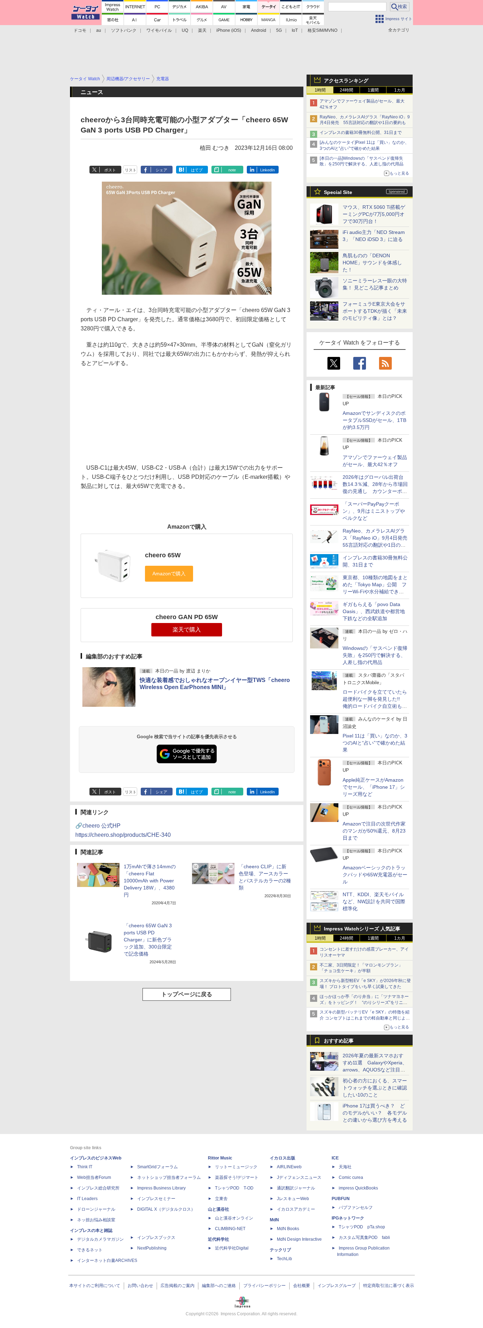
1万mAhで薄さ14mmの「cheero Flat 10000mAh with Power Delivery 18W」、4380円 (150, 881)
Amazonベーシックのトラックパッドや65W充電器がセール (375, 875)
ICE (335, 1158)
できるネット (90, 1249)
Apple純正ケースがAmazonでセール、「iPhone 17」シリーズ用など (374, 787)
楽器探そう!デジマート (236, 1177)
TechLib (284, 1258)
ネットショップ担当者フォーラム (169, 1177)
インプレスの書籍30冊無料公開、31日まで (361, 132)
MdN (274, 1219)
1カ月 (399, 90)
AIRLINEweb (289, 1166)
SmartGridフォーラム (157, 1166)
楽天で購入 (187, 630)
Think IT (84, 1166)
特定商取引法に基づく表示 (388, 1285)
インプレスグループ (337, 1285)
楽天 (202, 30)
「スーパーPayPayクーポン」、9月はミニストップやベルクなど (374, 511)
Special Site (338, 192)
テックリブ (280, 1249)
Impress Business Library (161, 1188)
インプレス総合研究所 (98, 1188)
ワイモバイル (159, 30)
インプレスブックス (156, 1237)
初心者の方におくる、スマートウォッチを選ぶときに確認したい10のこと (375, 1088)
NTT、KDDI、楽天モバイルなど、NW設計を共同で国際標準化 (374, 901)
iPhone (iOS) (228, 30)
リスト (130, 170)
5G (279, 30)
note (232, 170)
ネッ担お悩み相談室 (96, 1219)
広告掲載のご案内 (177, 1285)
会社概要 (301, 1285)
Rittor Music (220, 1158)
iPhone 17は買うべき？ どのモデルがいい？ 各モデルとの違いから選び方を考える (375, 1113)
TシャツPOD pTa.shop (362, 1226)
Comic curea (351, 1177)
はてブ (197, 170)
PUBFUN (341, 1198)
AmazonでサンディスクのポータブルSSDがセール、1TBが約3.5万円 (374, 420)
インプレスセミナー (156, 1198)
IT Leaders (87, 1198)
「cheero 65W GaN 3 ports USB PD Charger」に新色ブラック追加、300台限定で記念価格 (148, 940)
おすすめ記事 (339, 1041)
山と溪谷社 (218, 1209)
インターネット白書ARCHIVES (107, 1260)
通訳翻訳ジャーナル (296, 1188)
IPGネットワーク (348, 1218)
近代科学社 (218, 1239)
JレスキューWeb (293, 1198)
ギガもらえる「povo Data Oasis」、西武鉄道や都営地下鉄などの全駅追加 (374, 611)
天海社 (345, 1166)
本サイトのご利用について (94, 1285)
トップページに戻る (186, 994)
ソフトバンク (123, 30)
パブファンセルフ (356, 1207)
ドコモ (80, 30)
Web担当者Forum (94, 1177)
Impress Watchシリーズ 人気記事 (362, 929)
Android (258, 30)
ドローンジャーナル (96, 1209)
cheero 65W (163, 555)
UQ (185, 30)
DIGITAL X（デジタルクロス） (166, 1209)
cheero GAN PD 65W (187, 617)
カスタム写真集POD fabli (364, 1237)
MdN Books (288, 1228)
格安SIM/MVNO (322, 30)
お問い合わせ (140, 1285)
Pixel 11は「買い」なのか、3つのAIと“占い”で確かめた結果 (375, 743)
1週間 (373, 90)
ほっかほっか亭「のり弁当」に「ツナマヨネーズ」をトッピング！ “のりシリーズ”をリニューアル (364, 1002)
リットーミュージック (236, 1166)
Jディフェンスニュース (299, 1177)
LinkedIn (267, 170)
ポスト (110, 170)
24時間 (346, 90)
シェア (161, 170)
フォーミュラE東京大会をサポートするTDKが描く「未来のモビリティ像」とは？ (375, 311)
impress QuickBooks (358, 1188)
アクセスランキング (346, 80)
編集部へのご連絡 (219, 1285)
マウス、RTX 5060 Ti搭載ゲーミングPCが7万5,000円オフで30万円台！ (374, 214)
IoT (295, 30)
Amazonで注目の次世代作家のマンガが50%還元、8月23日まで (374, 831)
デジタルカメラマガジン (100, 1239)
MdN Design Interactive (299, 1239)
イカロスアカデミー (296, 1209)
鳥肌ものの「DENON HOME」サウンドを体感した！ (372, 262)
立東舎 (221, 1198)
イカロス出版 (282, 1158)
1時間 (320, 90)
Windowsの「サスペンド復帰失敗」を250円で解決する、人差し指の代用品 (375, 655)
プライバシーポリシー (264, 1285)
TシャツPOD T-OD (234, 1188)
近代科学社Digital (232, 1248)
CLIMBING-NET (230, 1228)
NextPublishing (152, 1248)
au (98, 30)
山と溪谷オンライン (234, 1218)
